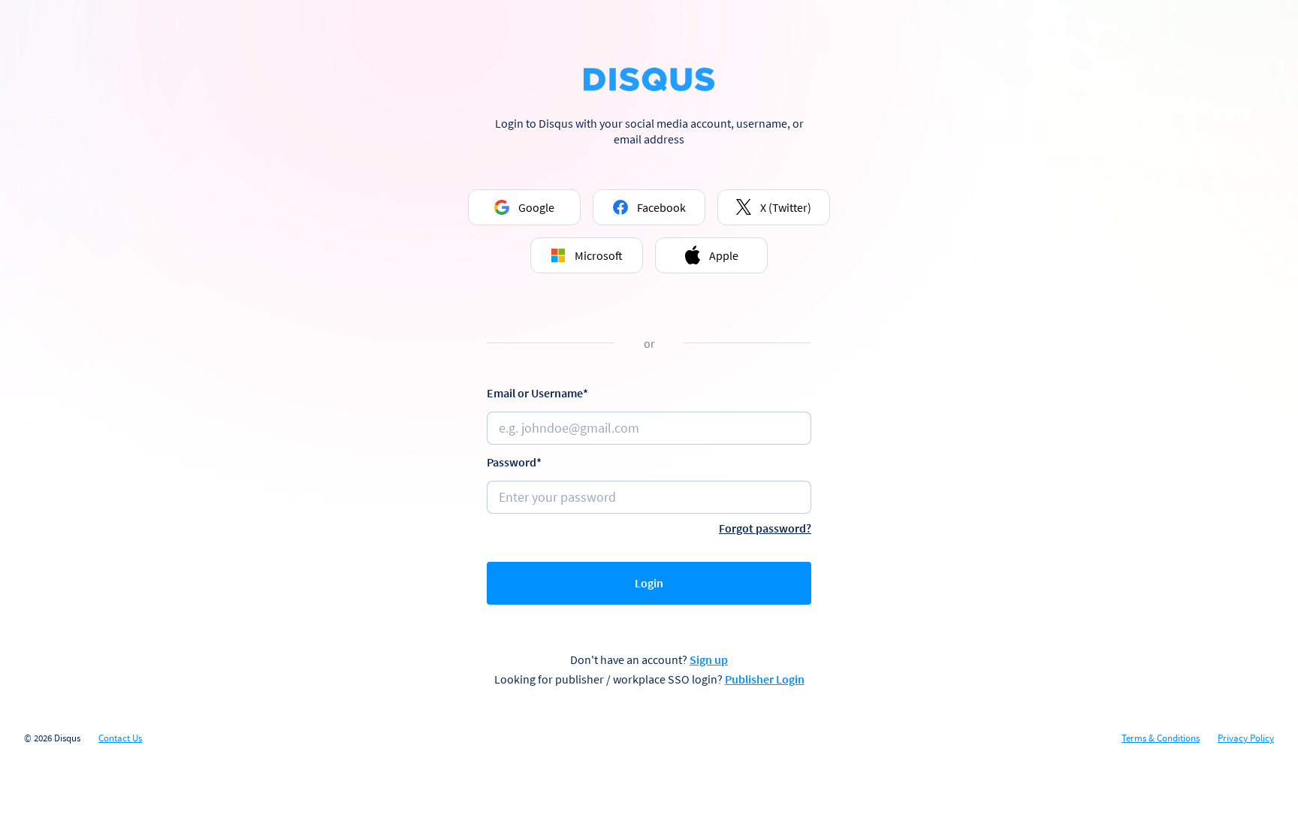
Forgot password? (765, 528)
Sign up (709, 659)
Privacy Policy (1246, 738)
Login (649, 582)
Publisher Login (764, 679)
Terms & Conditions (1160, 738)
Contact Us (120, 738)
